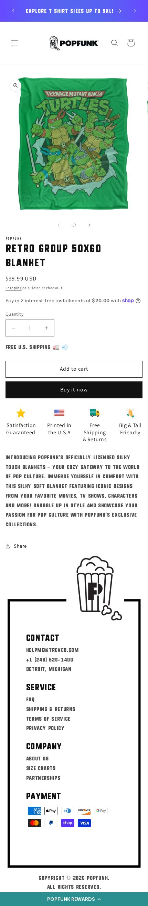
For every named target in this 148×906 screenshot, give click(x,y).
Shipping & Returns (50, 708)
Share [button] (20, 546)
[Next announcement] (134, 10)
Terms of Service (48, 718)
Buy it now (74, 389)
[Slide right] (89, 225)
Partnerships (43, 777)
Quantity (14, 314)
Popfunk (97, 877)
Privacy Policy (45, 727)
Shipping (14, 287)
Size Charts (41, 768)
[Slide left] (58, 225)
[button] (74, 899)
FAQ (30, 699)
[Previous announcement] (13, 10)
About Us (37, 758)
